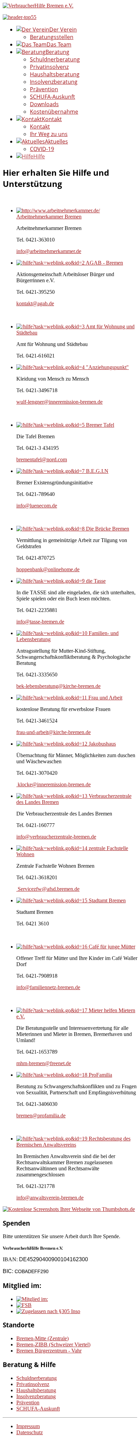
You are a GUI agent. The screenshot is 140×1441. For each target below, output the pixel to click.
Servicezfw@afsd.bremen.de (49, 889)
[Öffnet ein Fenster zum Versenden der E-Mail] (17, 784)
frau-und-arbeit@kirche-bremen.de (53, 732)
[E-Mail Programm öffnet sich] (17, 889)
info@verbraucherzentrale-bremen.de (56, 837)
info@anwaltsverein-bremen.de (50, 1197)
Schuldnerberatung (55, 59)
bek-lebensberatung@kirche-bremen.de (58, 686)
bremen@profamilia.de (41, 1115)
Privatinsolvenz (49, 67)
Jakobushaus (102, 744)
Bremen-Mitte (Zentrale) (42, 1338)
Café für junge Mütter (112, 946)
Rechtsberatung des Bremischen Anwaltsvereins (73, 1142)
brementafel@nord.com (41, 459)
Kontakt (40, 126)
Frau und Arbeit (105, 697)
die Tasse (96, 581)
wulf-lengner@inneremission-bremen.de (59, 402)
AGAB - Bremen (104, 263)
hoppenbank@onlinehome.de (48, 569)
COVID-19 (42, 149)
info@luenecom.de (36, 505)
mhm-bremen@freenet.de (43, 1063)
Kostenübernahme (54, 111)
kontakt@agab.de (35, 303)
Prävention (44, 89)
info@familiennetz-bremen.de (48, 987)
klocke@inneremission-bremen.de (54, 784)
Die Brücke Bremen (107, 529)
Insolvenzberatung (53, 81)
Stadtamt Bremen (107, 900)
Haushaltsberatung (55, 74)
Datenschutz (29, 1432)
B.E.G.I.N (97, 471)
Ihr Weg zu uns (49, 134)
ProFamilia (100, 1075)
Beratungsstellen (51, 37)
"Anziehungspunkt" (107, 367)
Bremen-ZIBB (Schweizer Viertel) (53, 1344)
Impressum (28, 1426)
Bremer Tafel (100, 425)
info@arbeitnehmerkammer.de (48, 251)
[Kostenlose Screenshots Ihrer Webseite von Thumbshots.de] (69, 1209)
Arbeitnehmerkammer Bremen (49, 216)
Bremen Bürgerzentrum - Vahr (49, 1350)
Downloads (44, 104)
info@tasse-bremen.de (40, 622)
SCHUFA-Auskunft (52, 96)
